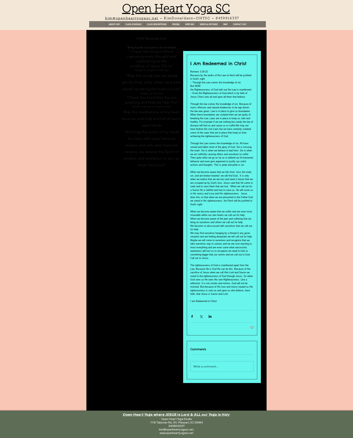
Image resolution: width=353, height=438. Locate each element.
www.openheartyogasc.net (176, 433)
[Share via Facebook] (192, 316)
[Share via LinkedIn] (210, 316)
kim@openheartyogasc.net (131, 18)
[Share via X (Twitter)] (201, 316)
